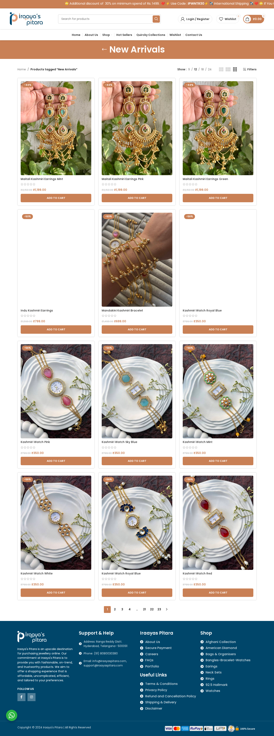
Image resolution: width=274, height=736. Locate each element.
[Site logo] (27, 19)
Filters (252, 69)
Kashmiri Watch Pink (35, 442)
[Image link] (32, 637)
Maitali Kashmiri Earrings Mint (42, 179)
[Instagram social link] (31, 697)
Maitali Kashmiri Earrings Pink (123, 179)
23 (159, 609)
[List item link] (106, 653)
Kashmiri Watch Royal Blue (202, 310)
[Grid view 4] (221, 69)
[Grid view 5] (228, 69)
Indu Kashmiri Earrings (37, 310)
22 (152, 609)
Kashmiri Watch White (37, 573)
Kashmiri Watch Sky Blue (119, 442)
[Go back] (104, 49)
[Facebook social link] (21, 697)
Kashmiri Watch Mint (197, 442)
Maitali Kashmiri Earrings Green (205, 179)
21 (144, 609)
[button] (56, 198)
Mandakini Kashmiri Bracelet (122, 310)
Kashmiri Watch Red (197, 573)
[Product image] (56, 128)
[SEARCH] (156, 19)
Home (21, 69)
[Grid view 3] (235, 69)
